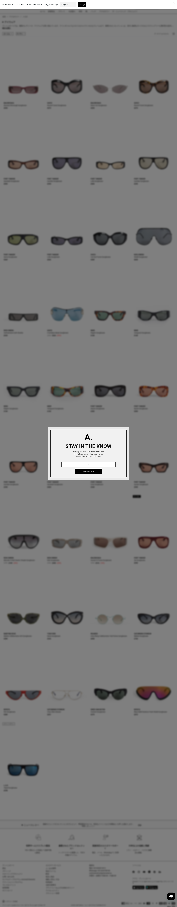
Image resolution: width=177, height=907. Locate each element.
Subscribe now (88, 471)
